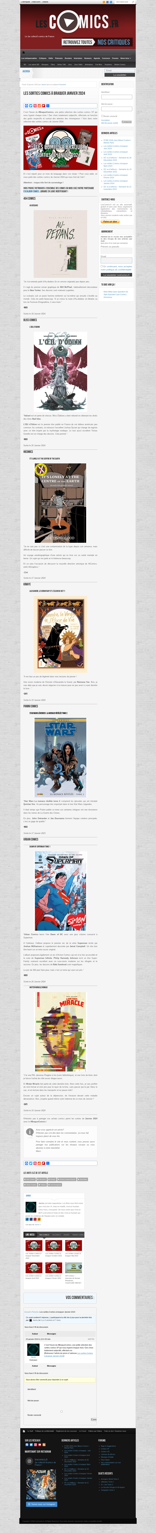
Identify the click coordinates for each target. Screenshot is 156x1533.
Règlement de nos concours (66, 1431)
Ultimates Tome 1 (107, 1482)
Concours (106, 58)
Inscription (105, 120)
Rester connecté (34, 1415)
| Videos (45, 2)
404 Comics (30, 1179)
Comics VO (105, 1451)
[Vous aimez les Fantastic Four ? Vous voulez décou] (41, 1484)
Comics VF (105, 1449)
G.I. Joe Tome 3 (107, 1484)
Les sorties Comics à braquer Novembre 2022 (33, 1256)
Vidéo (50, 58)
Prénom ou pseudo (110, 246)
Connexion (96, 1419)
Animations (89, 64)
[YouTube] (35, 1219)
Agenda (97, 58)
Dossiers (68, 58)
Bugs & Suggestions (108, 1446)
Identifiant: (32, 1389)
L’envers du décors (108, 1454)
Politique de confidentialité (44, 1431)
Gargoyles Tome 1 (108, 1490)
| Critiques (25, 2)
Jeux (70, 64)
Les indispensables (29, 58)
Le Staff (30, 1431)
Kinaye (52, 1179)
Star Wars (83, 1179)
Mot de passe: (33, 1401)
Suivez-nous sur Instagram (43, 1504)
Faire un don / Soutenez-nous (115, 1431)
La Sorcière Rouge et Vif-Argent (112, 1487)
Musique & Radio (107, 1457)
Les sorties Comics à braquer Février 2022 (53, 1277)
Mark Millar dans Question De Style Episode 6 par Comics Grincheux (116, 294)
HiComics (42, 1179)
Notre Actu (124, 58)
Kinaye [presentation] (66, 1235)
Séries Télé (61, 64)
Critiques (42, 58)
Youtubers (108, 64)
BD (25, 64)
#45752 (91, 1339)
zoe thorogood (55, 1185)
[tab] (44, 1235)
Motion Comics (119, 64)
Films (53, 64)
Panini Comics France (67, 1179)
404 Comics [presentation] (44, 1235)
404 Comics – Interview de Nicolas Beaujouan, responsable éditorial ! (73, 1279)
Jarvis (43, 84)
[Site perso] (39, 1219)
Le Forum (82, 1431)
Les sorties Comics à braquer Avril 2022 (33, 1277)
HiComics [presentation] (56, 1235)
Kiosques (45, 64)
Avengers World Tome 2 (110, 1479)
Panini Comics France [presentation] (82, 1235)
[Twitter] (27, 1219)
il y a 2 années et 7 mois (50, 1320)
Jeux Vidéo (78, 64)
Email (103, 256)
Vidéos (43, 1185)
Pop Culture (105, 1460)
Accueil (27, 1312)
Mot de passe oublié (109, 123)
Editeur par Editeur (95, 1431)
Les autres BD (33, 64)
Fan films (98, 64)
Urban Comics (31, 1185)
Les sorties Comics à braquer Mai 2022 (73, 1255)
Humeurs (88, 58)
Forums (115, 58)
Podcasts (59, 58)
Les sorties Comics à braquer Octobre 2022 (53, 1255)
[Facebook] (31, 1219)
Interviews (78, 58)
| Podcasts (36, 2)
